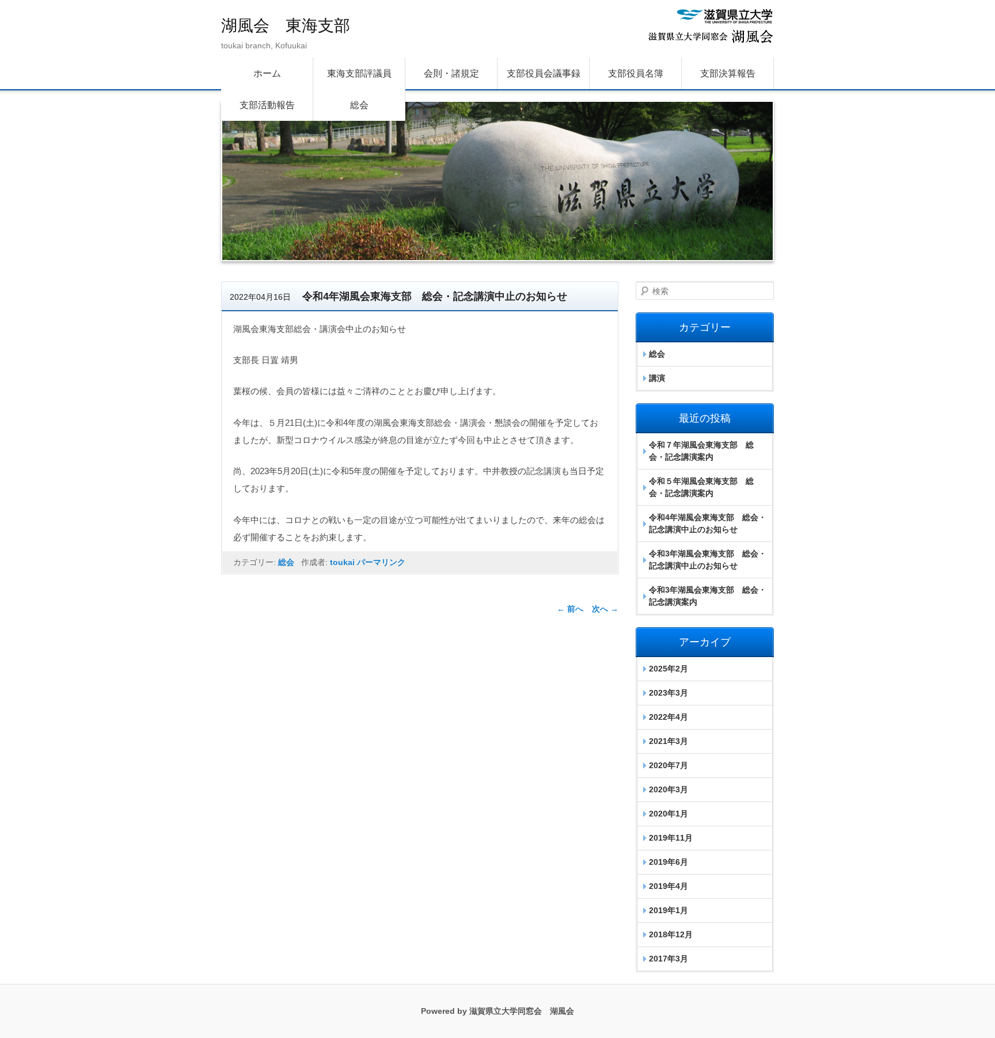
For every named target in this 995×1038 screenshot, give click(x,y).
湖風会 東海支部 (285, 26)
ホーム (267, 73)
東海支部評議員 (359, 73)
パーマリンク (381, 562)
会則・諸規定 (451, 73)
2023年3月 (668, 692)
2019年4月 (668, 886)
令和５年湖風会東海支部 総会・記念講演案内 (701, 487)
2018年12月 (671, 934)
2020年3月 (668, 789)
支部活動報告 (267, 105)
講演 (657, 378)
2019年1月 (668, 910)
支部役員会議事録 (543, 73)
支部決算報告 (727, 73)
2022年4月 (668, 717)
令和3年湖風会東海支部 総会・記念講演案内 (707, 595)
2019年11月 (671, 837)
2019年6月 (668, 862)
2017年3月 (668, 958)
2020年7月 (668, 765)
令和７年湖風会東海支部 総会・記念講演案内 (701, 450)
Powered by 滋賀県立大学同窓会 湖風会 (497, 1011)
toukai (342, 562)
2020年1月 (668, 813)
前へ (570, 608)
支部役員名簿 (635, 73)
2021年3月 (668, 741)
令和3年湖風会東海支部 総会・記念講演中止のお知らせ (707, 559)
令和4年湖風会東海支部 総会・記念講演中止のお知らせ (707, 523)
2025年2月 (668, 668)
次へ (605, 608)
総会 (359, 105)
